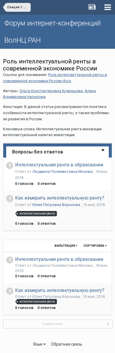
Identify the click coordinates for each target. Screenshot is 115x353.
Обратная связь (66, 344)
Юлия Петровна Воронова (56, 204)
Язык (38, 344)
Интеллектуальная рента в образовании (59, 165)
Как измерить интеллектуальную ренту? (59, 198)
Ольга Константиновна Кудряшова (51, 91)
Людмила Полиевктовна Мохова (62, 171)
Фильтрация (65, 245)
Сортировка (94, 245)
